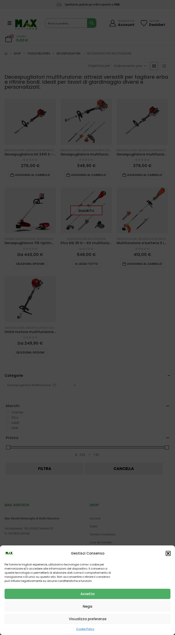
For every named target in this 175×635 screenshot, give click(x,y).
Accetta (87, 593)
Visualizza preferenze (87, 619)
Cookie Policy (85, 629)
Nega (87, 606)
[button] (168, 553)
